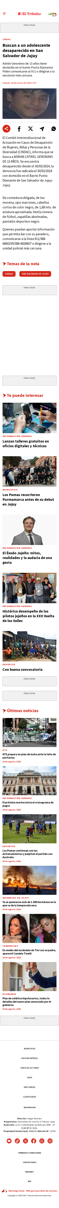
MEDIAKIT (29, 1172)
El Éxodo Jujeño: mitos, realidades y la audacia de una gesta (27, 557)
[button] (19, 129)
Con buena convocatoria (22, 669)
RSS (29, 1181)
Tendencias (10, 946)
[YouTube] (9, 1140)
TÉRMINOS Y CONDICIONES (29, 1153)
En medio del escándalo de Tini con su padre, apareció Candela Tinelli (29, 951)
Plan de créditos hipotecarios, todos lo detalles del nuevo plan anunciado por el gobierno (27, 1002)
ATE (5, 750)
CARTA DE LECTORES (29, 1068)
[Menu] (4, 14)
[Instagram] (50, 1140)
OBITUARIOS (29, 1087)
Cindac (7, 39)
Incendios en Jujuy (16, 897)
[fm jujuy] (52, 15)
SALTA (29, 1077)
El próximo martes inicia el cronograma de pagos (28, 804)
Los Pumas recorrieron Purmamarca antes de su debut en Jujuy (28, 499)
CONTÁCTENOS (29, 1162)
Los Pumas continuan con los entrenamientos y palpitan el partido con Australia (28, 854)
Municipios (10, 489)
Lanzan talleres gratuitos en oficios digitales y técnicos (26, 443)
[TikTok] (17, 1140)
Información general (17, 798)
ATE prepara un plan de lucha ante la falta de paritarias (29, 756)
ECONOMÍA (9, 994)
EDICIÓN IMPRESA (29, 1058)
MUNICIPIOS (29, 1048)
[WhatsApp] (41, 1140)
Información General (17, 436)
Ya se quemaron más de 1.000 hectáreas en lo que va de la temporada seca (29, 903)
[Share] (6, 129)
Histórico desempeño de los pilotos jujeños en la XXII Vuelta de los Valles (28, 616)
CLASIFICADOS (29, 1096)
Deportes (9, 664)
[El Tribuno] (29, 14)
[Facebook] (33, 1140)
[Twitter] (25, 1140)
